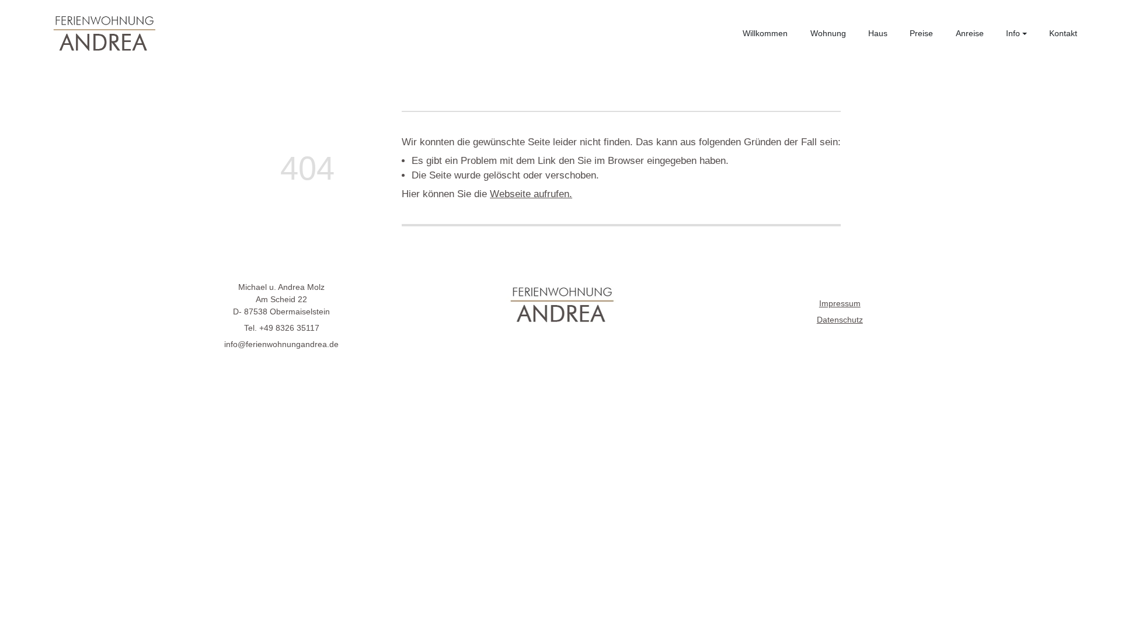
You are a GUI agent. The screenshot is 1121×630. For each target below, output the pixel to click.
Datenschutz (840, 319)
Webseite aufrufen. (531, 194)
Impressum (840, 303)
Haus (877, 33)
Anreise (970, 33)
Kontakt (1063, 33)
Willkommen (765, 33)
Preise (921, 33)
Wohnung (828, 33)
